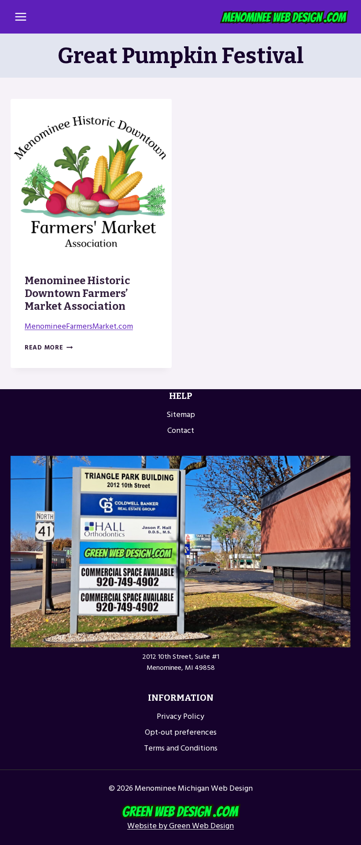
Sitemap (180, 414)
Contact (180, 430)
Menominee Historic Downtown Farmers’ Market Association (77, 293)
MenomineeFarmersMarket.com (79, 326)
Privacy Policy (180, 716)
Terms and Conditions (180, 748)
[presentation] (91, 179)
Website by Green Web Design (180, 825)
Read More (49, 347)
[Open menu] (21, 17)
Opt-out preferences (181, 732)
